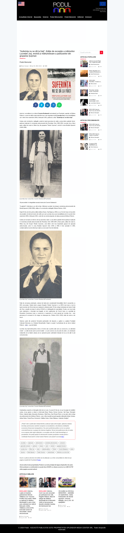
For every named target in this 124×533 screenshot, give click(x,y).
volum (38, 449)
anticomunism (39, 443)
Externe (45, 17)
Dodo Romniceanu (94, 64)
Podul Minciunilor (56, 17)
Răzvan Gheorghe (25, 516)
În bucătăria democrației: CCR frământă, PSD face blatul (94, 101)
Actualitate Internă (25, 17)
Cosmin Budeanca (63, 449)
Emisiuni (88, 17)
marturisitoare (50, 452)
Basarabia (37, 17)
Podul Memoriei (70, 17)
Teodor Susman (41, 452)
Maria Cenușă (24, 66)
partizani (35, 446)
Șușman (23, 452)
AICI (62, 436)
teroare (41, 446)
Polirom (54, 449)
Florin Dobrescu (94, 147)
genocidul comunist (25, 446)
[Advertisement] (62, 35)
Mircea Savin (93, 83)
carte (47, 446)
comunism (62, 443)
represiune (30, 443)
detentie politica (46, 449)
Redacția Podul (94, 93)
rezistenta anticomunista (51, 443)
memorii (52, 446)
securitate (23, 443)
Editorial (81, 17)
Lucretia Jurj (24, 449)
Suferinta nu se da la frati (63, 452)
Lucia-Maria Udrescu (95, 103)
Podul (39, 460)
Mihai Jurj (31, 449)
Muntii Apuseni (31, 452)
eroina (71, 449)
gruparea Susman (61, 446)
